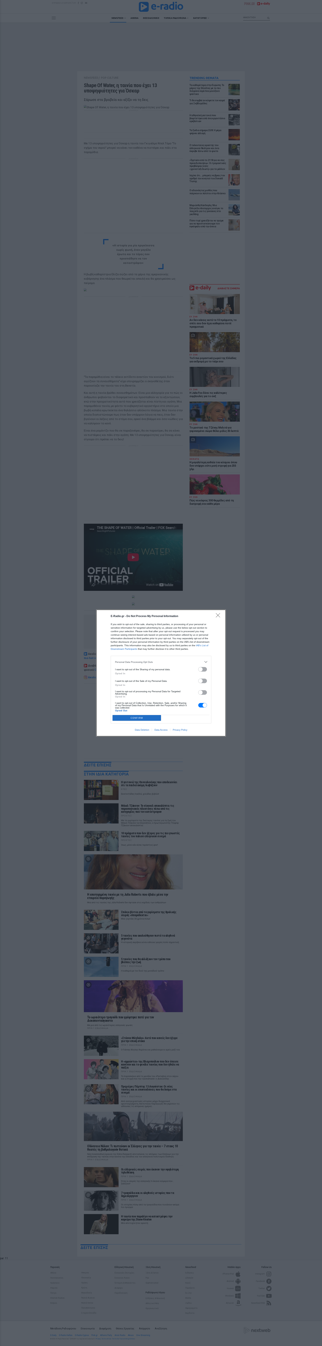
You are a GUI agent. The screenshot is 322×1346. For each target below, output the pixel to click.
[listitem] (161, 662)
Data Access (161, 729)
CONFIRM (137, 718)
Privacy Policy (180, 729)
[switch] (202, 669)
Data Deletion (142, 729)
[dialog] (161, 673)
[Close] (219, 616)
